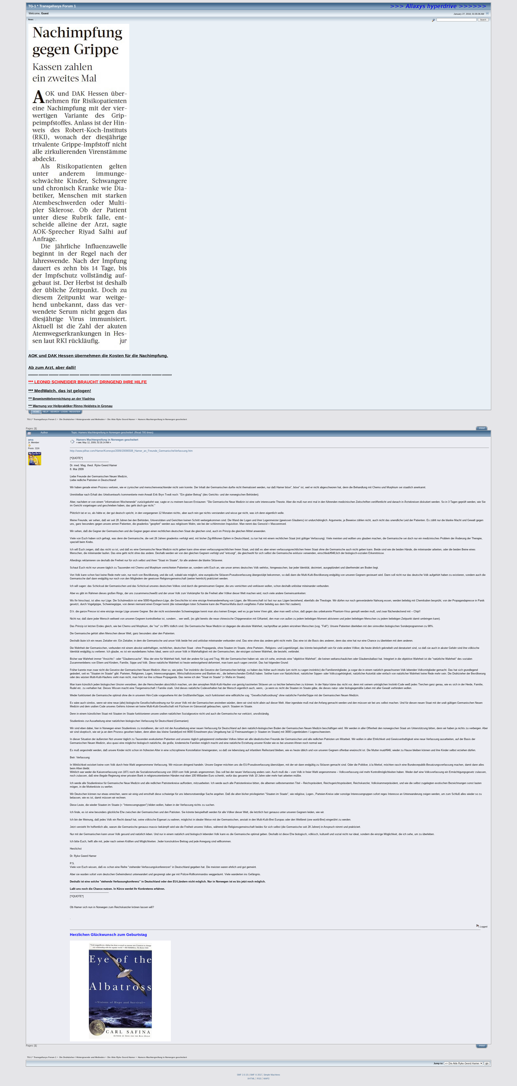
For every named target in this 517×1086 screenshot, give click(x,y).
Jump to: (438, 1063)
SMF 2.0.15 (242, 1074)
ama (30, 439)
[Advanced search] (433, 20)
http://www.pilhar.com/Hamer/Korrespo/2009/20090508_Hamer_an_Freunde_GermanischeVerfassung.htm (131, 450)
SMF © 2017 (256, 1074)
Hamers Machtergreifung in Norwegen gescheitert (107, 439)
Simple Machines (272, 1074)
